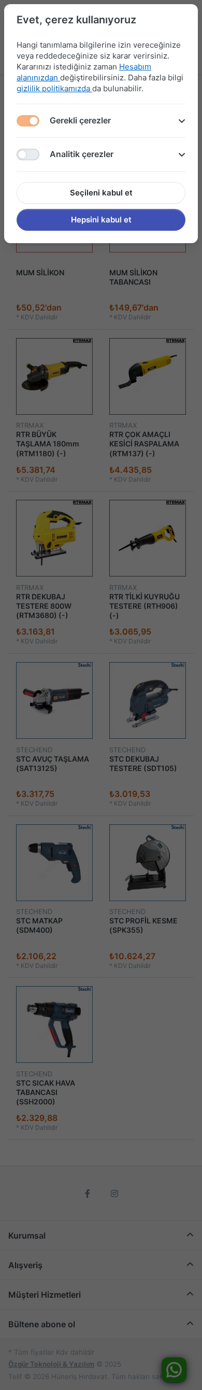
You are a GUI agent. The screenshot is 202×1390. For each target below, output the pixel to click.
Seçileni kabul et (101, 193)
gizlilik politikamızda (54, 88)
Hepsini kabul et (101, 219)
